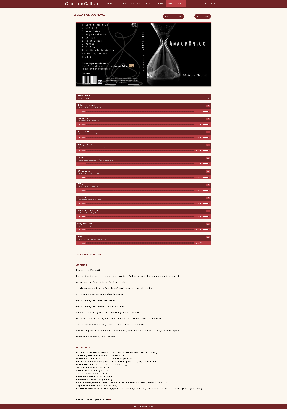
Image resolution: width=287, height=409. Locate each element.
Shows (203, 4)
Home (110, 4)
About (120, 4)
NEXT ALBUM (203, 16)
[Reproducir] (79, 111)
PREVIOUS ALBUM (173, 16)
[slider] (140, 111)
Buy (208, 105)
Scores (192, 4)
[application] (143, 111)
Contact (215, 4)
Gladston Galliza (81, 3)
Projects (135, 4)
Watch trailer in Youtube (88, 254)
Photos (149, 4)
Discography (174, 4)
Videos (160, 4)
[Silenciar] (201, 111)
